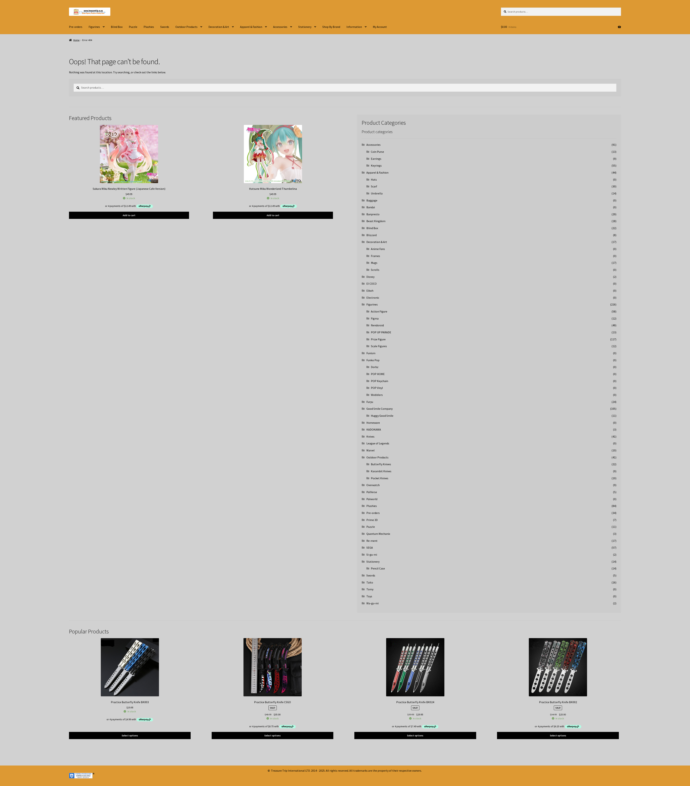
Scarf (374, 186)
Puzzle (133, 27)
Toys (369, 596)
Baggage (371, 200)
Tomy (369, 589)
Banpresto (373, 214)
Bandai (370, 207)
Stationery (304, 27)
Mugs (374, 263)
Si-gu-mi (371, 554)
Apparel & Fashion (251, 27)
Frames (375, 256)
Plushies (149, 27)
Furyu (369, 402)
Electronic (372, 297)
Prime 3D (372, 520)
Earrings (376, 158)
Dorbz (374, 367)
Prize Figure (378, 339)
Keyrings (376, 165)
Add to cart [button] (129, 215)
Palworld (371, 499)
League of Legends (377, 443)
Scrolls (375, 270)
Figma (375, 318)
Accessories (280, 27)
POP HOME (378, 374)
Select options (130, 735)
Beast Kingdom (375, 221)
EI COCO (371, 283)
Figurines (94, 27)
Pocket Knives (379, 478)
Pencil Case (378, 568)
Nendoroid (377, 325)
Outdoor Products (186, 27)
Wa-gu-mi (372, 603)
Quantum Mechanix (378, 534)
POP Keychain (379, 381)
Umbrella (377, 193)
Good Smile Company (379, 408)
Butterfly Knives (381, 464)
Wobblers (377, 395)
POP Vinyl (377, 388)
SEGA (369, 547)
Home (76, 40)
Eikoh (369, 290)
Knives (370, 436)
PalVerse (371, 492)
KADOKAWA (373, 429)
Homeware (373, 422)
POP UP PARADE (381, 332)
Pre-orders (75, 27)
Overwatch (373, 485)
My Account (380, 27)
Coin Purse (377, 151)
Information (354, 27)
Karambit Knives (381, 471)
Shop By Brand (331, 27)
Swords (164, 27)
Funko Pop (373, 360)
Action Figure (379, 311)
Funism (370, 353)
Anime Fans (378, 249)
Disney (370, 277)
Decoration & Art (218, 27)
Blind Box (117, 27)
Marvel (370, 450)
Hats (374, 179)
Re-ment (372, 541)
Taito (369, 582)
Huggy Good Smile (382, 415)
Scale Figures (379, 346)
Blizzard (371, 235)
